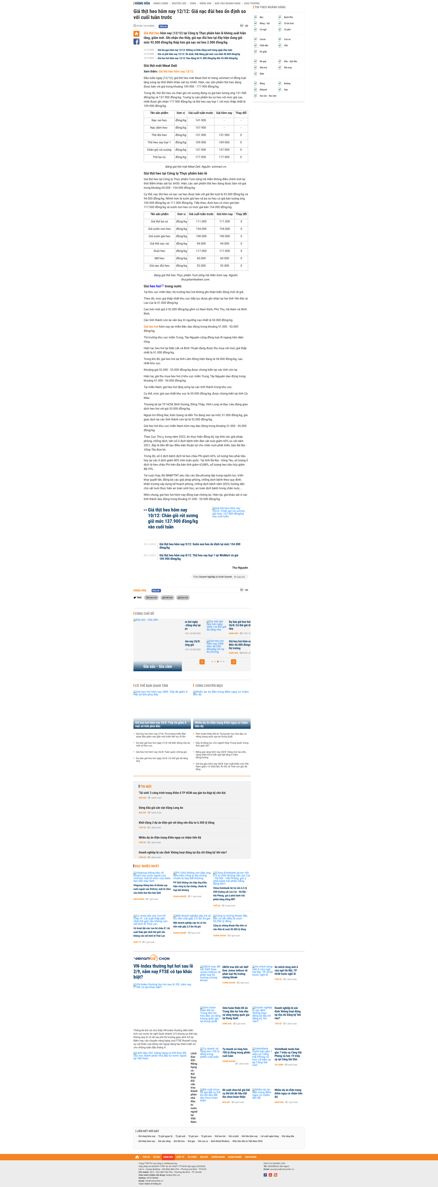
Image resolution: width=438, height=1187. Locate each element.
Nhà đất (142, 798)
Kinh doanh (138, 899)
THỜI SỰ (146, 1157)
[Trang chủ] (136, 34)
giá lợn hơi (183, 597)
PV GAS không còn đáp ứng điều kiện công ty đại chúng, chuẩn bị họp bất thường (190, 886)
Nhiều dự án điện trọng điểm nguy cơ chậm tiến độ (221, 724)
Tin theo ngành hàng (270, 7)
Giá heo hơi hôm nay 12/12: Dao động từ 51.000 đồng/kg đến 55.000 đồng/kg (198, 58)
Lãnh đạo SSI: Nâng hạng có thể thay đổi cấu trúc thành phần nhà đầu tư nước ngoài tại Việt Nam (194, 1087)
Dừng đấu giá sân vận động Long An (161, 808)
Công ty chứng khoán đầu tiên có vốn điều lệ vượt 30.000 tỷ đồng (230, 927)
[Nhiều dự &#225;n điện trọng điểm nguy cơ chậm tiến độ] (262, 1095)
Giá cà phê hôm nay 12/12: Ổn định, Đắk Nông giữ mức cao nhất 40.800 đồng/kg (199, 54)
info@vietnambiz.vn (154, 1181)
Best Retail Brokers (220, 1141)
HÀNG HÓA (168, 1157)
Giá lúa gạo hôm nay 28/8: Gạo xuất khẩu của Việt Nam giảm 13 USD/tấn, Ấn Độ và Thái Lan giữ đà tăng (222, 767)
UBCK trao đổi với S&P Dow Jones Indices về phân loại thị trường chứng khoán (235, 972)
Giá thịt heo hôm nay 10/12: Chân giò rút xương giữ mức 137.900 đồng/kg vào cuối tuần (173, 518)
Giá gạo (191, 1141)
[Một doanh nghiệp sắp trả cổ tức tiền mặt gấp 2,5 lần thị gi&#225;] (192, 917)
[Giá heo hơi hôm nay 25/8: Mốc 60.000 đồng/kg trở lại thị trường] (195, 646)
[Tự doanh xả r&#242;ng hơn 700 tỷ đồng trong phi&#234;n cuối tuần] (210, 1054)
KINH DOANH (250, 1157)
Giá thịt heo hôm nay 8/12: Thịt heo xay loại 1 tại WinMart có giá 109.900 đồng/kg (198, 557)
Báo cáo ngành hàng (227, 3)
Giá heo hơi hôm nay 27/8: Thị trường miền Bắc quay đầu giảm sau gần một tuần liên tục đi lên (161, 735)
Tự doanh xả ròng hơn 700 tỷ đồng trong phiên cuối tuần (236, 1052)
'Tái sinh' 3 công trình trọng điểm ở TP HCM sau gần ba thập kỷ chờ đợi (182, 793)
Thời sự (142, 827)
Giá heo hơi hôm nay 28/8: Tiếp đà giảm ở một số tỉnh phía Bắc (160, 724)
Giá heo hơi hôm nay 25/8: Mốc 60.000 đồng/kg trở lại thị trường (223, 645)
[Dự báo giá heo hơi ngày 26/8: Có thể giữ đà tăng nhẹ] (195, 627)
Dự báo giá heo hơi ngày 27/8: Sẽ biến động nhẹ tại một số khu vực (163, 744)
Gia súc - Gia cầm (157, 666)
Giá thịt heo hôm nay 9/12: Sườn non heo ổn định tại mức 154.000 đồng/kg (200, 546)
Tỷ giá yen (193, 1136)
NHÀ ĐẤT (204, 1157)
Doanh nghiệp (179, 896)
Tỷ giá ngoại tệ (165, 1136)
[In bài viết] (242, 25)
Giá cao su (203, 1141)
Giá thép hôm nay (146, 1141)
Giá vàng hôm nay (146, 1136)
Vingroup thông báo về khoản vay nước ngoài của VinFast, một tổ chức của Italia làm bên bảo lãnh (152, 889)
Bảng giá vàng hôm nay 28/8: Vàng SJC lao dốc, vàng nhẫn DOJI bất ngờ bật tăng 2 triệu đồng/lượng (221, 755)
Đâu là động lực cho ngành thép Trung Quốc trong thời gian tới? (222, 744)
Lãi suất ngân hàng (270, 1136)
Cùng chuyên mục (209, 686)
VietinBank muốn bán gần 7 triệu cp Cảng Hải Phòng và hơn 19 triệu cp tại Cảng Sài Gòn (288, 1054)
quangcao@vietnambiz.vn (282, 1169)
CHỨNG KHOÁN (218, 1157)
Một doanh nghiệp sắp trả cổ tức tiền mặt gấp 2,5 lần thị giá (189, 924)
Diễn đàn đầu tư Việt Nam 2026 (247, 1141)
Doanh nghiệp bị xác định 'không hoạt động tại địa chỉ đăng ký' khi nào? (183, 852)
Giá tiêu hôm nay (250, 1136)
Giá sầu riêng (164, 1141)
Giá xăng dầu (288, 1136)
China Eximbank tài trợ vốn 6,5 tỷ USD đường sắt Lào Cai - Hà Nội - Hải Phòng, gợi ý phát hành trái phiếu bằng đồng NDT (230, 893)
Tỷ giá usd (180, 1136)
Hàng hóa (142, 3)
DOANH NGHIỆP (235, 1157)
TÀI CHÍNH (192, 1157)
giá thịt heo (167, 597)
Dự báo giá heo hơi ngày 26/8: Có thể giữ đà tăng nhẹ (221, 625)
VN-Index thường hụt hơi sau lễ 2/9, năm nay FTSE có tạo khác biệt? (163, 971)
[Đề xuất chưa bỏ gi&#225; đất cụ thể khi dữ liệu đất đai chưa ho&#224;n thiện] (210, 1095)
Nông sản (205, 3)
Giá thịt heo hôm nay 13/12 (175, 71)
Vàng (193, 3)
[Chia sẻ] (136, 42)
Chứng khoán (219, 935)
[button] (202, 662)
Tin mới (145, 786)
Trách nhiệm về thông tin (150, 1184)
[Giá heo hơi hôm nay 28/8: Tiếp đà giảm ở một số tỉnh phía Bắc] (162, 710)
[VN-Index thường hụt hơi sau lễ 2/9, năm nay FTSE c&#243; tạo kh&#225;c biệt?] (165, 1004)
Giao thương (252, 3)
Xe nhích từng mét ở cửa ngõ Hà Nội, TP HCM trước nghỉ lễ (286, 970)
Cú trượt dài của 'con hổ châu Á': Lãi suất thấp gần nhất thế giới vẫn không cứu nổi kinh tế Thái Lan (151, 932)
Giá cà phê (234, 1136)
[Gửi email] (246, 26)
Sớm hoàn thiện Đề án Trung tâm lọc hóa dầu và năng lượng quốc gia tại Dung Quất (221, 735)
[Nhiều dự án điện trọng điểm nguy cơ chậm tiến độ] (222, 710)
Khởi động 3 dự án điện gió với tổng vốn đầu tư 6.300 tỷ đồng (176, 822)
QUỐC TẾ (180, 1157)
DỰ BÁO (156, 1157)
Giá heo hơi (151, 326)
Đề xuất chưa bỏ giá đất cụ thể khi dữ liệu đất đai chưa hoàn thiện (236, 1093)
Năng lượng (160, 3)
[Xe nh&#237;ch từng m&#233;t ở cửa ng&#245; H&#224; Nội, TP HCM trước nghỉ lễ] (262, 972)
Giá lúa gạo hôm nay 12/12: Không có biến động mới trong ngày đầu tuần (195, 50)
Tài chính (279, 1065)
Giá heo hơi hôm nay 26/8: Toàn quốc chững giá (161, 752)
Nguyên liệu (179, 3)
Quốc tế (137, 942)
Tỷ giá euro (206, 1136)
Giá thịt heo (151, 33)
